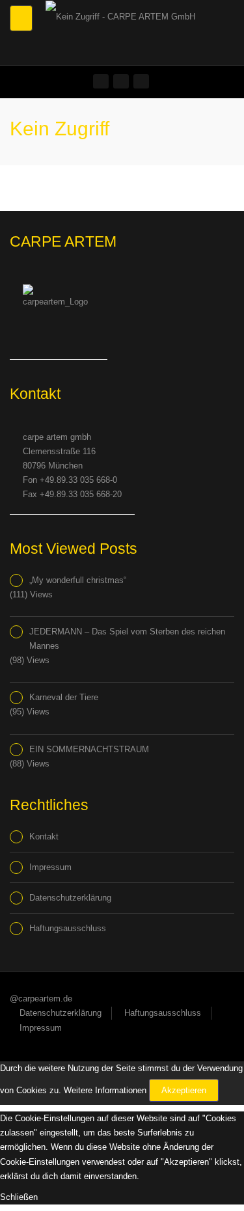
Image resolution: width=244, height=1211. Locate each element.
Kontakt (44, 836)
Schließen (19, 1197)
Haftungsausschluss (67, 928)
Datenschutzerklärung (70, 898)
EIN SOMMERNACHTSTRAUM (89, 749)
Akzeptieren (183, 1090)
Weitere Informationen (105, 1090)
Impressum (50, 867)
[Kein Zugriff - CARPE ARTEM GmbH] (118, 16)
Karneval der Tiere (63, 697)
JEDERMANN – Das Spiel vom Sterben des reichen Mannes (127, 639)
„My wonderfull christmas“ (77, 580)
